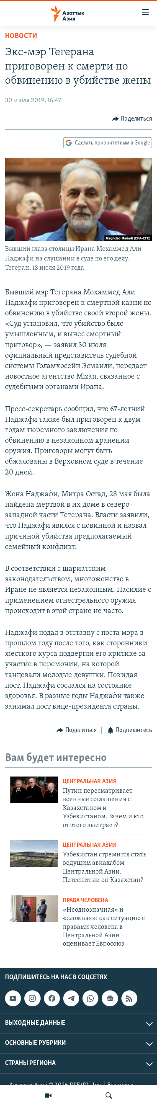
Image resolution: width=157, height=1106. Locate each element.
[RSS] (129, 998)
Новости (21, 36)
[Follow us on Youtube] (13, 998)
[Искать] (108, 1095)
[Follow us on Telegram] (71, 998)
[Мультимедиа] (48, 1095)
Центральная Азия (90, 782)
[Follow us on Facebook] (52, 998)
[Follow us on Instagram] (32, 998)
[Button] (132, 118)
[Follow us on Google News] (110, 998)
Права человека (85, 900)
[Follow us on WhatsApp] (90, 998)
